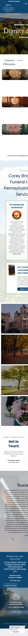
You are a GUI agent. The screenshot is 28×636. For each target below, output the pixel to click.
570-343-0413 (14, 462)
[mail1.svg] (20, 613)
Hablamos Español (14, 1)
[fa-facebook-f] (12, 612)
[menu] (25, 3)
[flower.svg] (14, 613)
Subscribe (11, 156)
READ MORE (17, 254)
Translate (15, 632)
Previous (12, 539)
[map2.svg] (17, 613)
